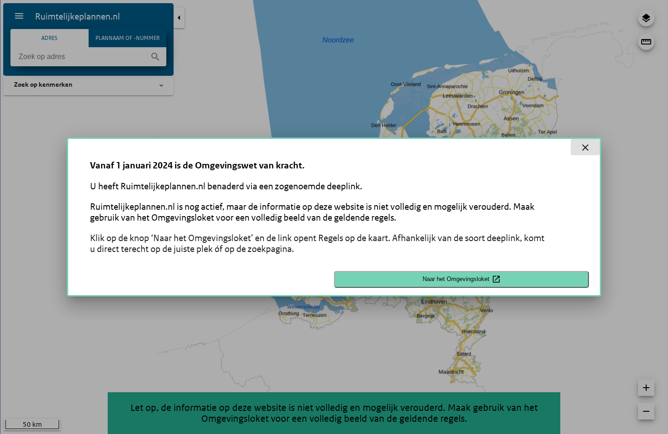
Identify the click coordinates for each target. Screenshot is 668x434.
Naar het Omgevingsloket (456, 279)
